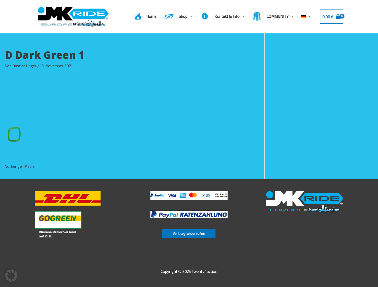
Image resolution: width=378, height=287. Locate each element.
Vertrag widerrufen (189, 233)
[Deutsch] (306, 16)
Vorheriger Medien (19, 166)
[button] (11, 275)
